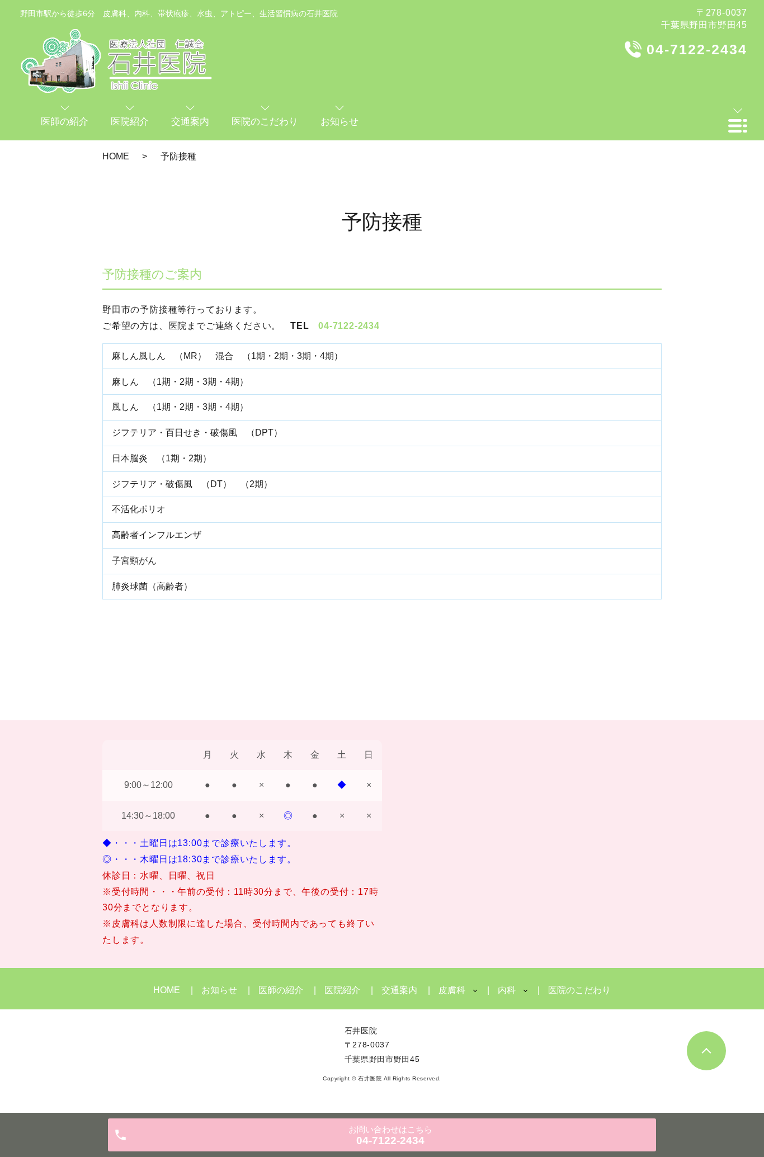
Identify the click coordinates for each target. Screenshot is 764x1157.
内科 (507, 990)
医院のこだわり (579, 990)
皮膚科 (451, 990)
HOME (115, 156)
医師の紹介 (280, 990)
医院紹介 (342, 990)
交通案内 (399, 990)
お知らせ (219, 990)
